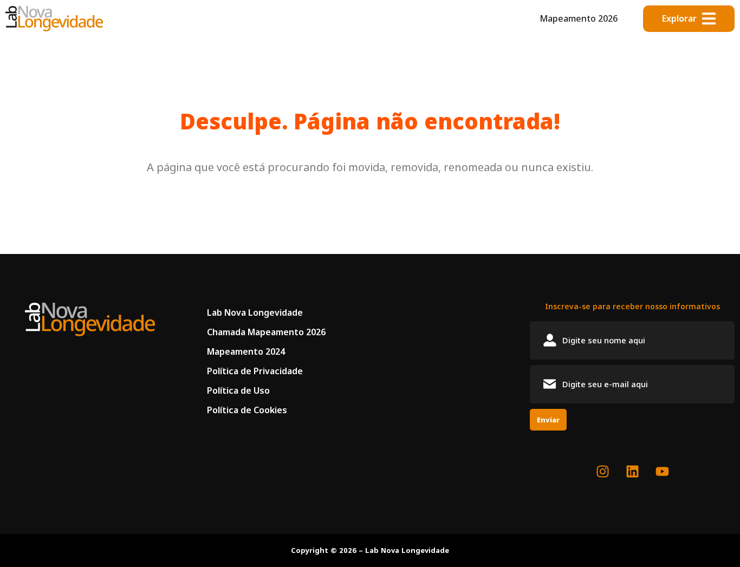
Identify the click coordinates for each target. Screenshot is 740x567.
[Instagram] (602, 471)
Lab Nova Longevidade (255, 312)
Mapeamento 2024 (246, 351)
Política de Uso (238, 390)
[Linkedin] (632, 471)
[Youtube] (662, 471)
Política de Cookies (247, 410)
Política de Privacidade (255, 371)
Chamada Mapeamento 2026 (266, 332)
